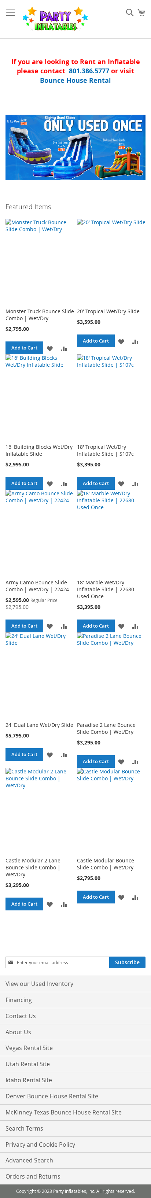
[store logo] (55, 19)
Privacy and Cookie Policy (40, 1144)
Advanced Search (29, 1160)
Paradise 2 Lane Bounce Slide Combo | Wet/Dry (106, 728)
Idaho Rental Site (28, 1080)
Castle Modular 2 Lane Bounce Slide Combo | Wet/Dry (32, 867)
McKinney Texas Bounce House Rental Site (63, 1112)
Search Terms (24, 1128)
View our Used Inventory (39, 984)
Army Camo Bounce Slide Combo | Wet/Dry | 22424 (37, 586)
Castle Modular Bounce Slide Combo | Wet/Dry (105, 864)
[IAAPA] (75, 147)
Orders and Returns (32, 1176)
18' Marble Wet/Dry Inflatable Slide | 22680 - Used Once (107, 589)
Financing (18, 1000)
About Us (18, 1032)
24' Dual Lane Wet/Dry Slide (39, 724)
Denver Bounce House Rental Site (51, 1096)
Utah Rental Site (27, 1064)
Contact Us (20, 1016)
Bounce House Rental (75, 80)
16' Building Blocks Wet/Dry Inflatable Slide (39, 450)
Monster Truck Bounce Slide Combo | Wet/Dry (39, 315)
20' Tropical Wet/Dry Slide (108, 311)
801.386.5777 (89, 70)
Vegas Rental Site (29, 1048)
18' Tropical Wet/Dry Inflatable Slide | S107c (105, 450)
